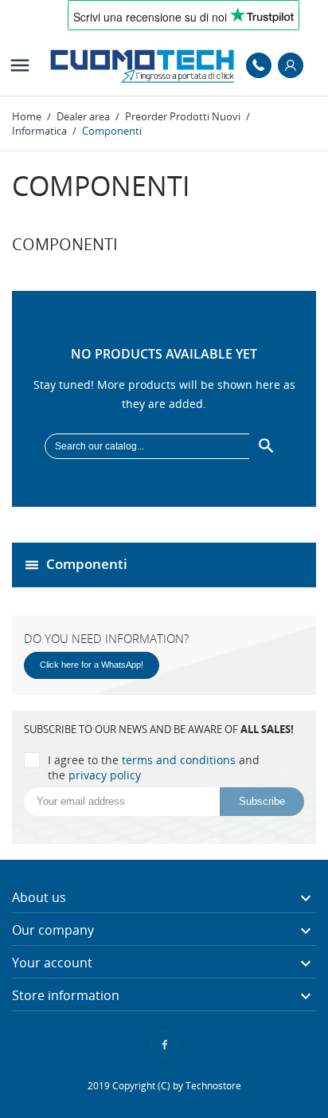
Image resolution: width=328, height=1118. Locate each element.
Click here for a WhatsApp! (91, 664)
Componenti (86, 563)
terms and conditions (179, 759)
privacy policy (104, 775)
